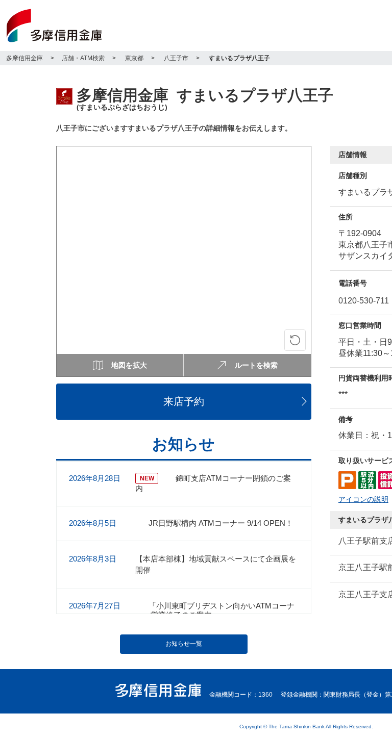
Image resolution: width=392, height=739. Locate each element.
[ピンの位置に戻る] (295, 340)
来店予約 (183, 401)
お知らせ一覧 (183, 643)
